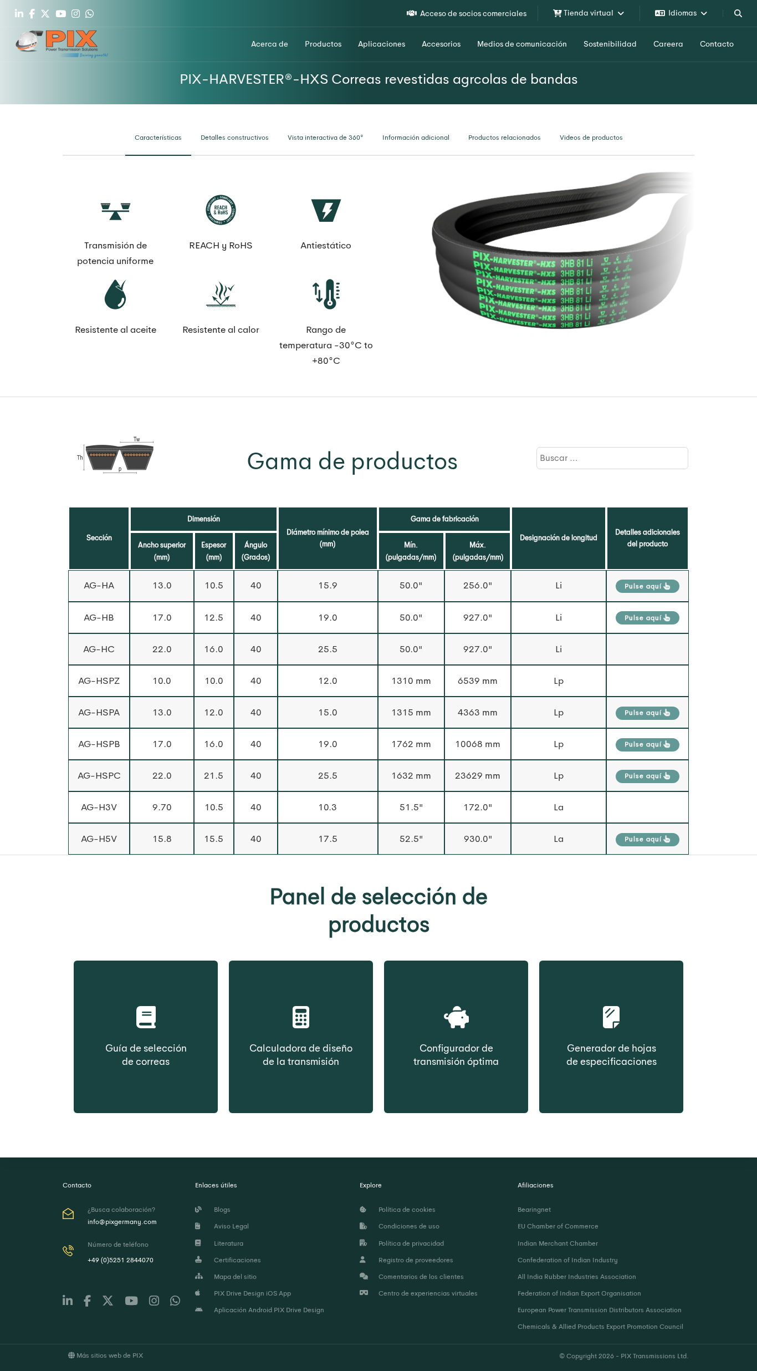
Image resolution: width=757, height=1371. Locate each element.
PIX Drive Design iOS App (251, 1293)
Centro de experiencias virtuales (426, 1293)
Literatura (227, 1243)
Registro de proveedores (414, 1260)
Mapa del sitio (234, 1276)
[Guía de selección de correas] (146, 1005)
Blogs (221, 1209)
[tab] (158, 138)
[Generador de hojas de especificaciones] (611, 1005)
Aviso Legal (230, 1226)
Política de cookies (405, 1209)
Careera (668, 44)
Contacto (717, 44)
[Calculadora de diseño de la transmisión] (300, 1005)
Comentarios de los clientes (419, 1276)
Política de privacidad (409, 1243)
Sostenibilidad (610, 44)
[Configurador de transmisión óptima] (456, 1005)
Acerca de (269, 44)
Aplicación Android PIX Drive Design (267, 1310)
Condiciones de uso (407, 1226)
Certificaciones (236, 1260)
